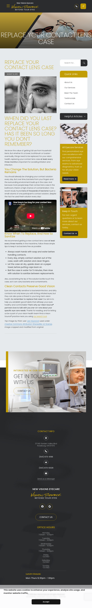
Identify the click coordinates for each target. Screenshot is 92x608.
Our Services (69, 87)
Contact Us (69, 103)
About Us (68, 82)
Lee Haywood (33, 321)
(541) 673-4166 (46, 457)
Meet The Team (71, 93)
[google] (50, 506)
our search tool (40, 316)
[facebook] (42, 506)
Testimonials (69, 98)
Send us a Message (46, 479)
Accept (46, 601)
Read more (69, 179)
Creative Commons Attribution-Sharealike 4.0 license (28, 324)
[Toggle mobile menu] (8, 6)
